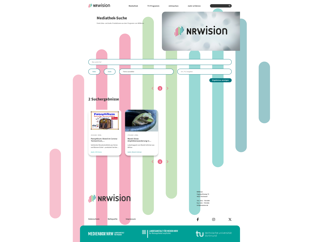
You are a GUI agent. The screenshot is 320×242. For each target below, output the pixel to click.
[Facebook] (198, 219)
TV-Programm (153, 6)
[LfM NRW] (160, 234)
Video (94, 72)
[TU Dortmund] (214, 234)
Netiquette (112, 219)
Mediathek (133, 6)
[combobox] (221, 6)
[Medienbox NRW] (106, 234)
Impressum (131, 219)
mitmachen (173, 6)
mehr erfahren (194, 6)
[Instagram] (213, 219)
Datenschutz (93, 219)
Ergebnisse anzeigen (220, 80)
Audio (109, 72)
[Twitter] (230, 219)
